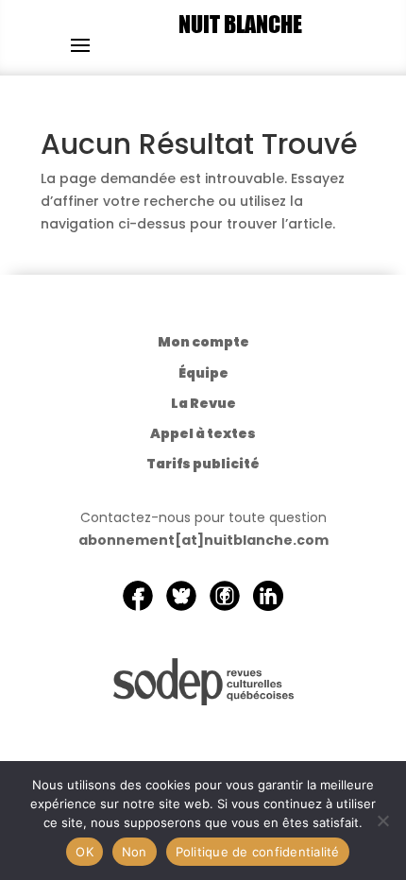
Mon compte (203, 341)
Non (134, 851)
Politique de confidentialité (258, 851)
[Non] (382, 820)
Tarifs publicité (203, 463)
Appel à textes (203, 433)
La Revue (203, 403)
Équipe (203, 373)
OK (84, 851)
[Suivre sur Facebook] (138, 596)
